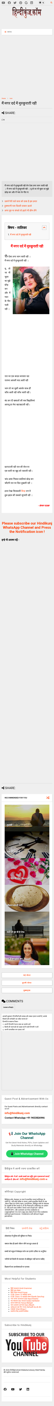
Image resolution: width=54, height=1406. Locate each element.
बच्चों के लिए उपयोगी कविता (19, 1311)
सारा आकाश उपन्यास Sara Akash (22, 1305)
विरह (23, 491)
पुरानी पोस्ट (27, 983)
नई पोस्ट (27, 975)
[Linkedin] (31, 2)
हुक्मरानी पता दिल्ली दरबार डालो (18, 205)
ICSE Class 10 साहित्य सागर (21, 1295)
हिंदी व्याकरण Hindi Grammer (21, 1288)
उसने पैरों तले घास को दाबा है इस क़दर (20, 201)
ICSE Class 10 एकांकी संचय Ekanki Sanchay (27, 1297)
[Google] (26, 2)
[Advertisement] (28, 23)
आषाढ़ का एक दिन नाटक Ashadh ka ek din (26, 1307)
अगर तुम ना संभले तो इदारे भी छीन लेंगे (20, 210)
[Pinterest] (20, 2)
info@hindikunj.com (17, 1113)
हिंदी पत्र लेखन (16, 1290)
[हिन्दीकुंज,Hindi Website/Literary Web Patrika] (27, 17)
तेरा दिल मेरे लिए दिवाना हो (18, 878)
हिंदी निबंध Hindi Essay (19, 1292)
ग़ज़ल (11, 98)
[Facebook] (9, 2)
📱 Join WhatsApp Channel (27, 1153)
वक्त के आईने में (13, 851)
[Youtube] (3, 2)
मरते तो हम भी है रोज (15, 932)
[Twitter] (15, 2)
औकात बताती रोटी (15, 905)
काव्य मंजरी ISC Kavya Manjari (22, 1303)
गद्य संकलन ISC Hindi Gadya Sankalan (25, 1301)
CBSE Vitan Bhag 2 (18, 1309)
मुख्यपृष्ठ (27, 990)
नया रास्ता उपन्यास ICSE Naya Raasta (24, 1299)
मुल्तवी (9, 825)
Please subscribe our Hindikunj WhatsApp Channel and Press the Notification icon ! (27, 527)
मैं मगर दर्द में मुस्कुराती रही (20, 234)
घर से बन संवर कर (15, 958)
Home (4, 98)
